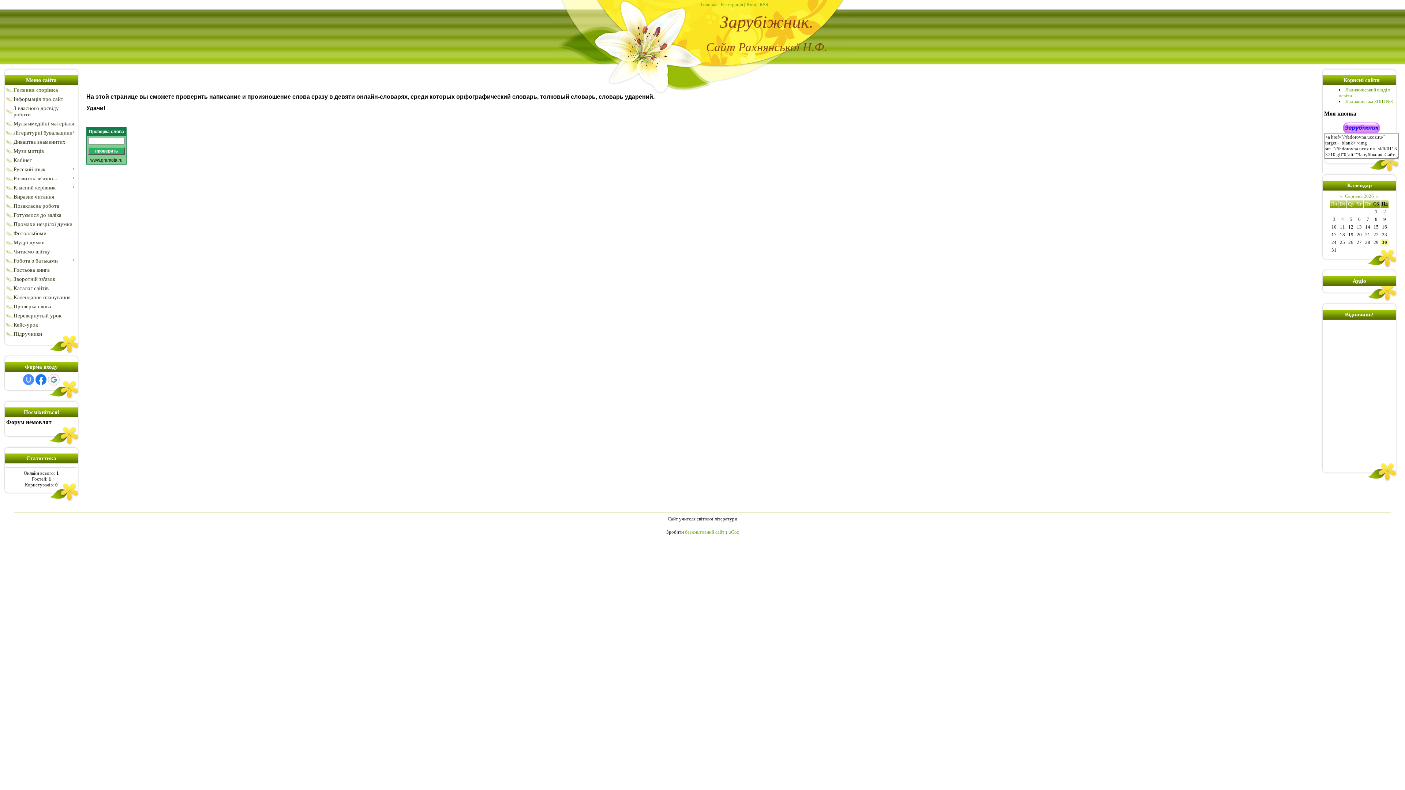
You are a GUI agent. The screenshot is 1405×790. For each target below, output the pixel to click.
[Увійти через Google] (54, 379)
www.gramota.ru (106, 160)
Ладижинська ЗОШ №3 (1369, 101)
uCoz (733, 532)
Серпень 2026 (1359, 196)
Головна (709, 4)
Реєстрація (732, 4)
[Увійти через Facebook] (40, 379)
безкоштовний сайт (704, 532)
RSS (764, 4)
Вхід (751, 4)
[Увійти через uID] (28, 379)
